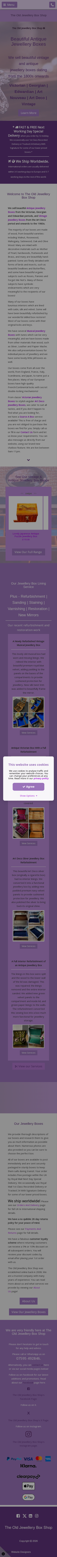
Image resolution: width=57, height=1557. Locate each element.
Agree (30, 786)
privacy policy (41, 778)
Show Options (28, 795)
